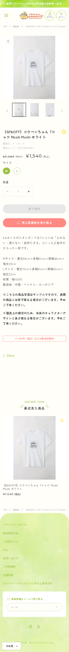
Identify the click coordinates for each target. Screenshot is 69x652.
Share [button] (10, 355)
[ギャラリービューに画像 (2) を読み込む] (34, 110)
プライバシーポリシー (16, 524)
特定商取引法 (11, 533)
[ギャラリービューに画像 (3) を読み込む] (50, 110)
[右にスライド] (62, 111)
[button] (6, 15)
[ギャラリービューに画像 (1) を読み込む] (19, 110)
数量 (6, 182)
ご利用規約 (9, 566)
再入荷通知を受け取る (37, 223)
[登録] (56, 607)
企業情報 (8, 575)
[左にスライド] (7, 111)
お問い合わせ (11, 558)
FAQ (5, 550)
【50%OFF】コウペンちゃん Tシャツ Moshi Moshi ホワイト (30, 487)
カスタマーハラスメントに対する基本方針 (27, 583)
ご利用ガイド (11, 541)
